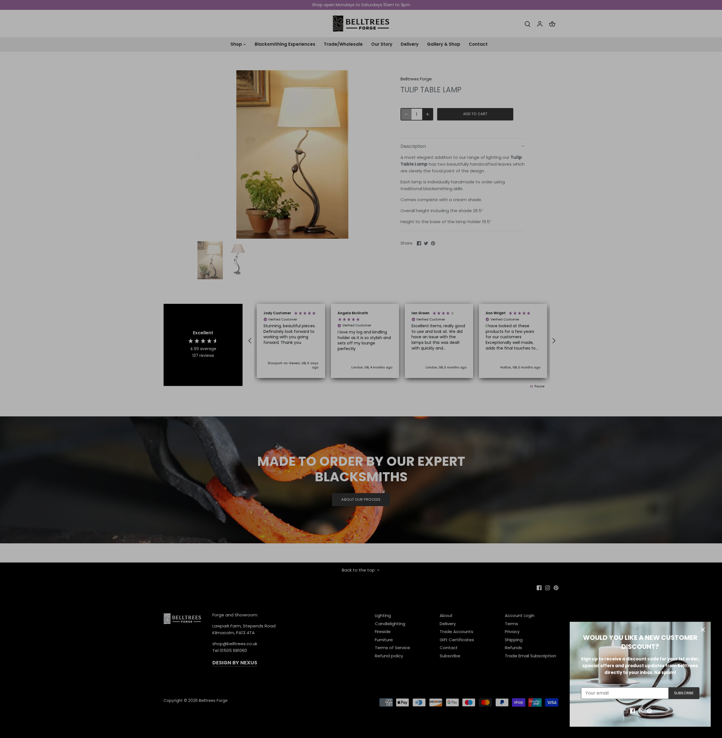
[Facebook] (632, 710)
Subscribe (684, 693)
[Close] (703, 629)
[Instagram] (641, 710)
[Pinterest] (649, 710)
